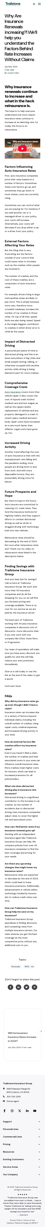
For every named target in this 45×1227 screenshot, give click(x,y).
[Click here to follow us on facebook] (5, 1110)
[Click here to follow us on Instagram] (12, 1110)
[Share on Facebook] (10, 987)
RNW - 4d (29, 966)
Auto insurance (12, 392)
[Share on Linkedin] (18, 987)
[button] (41, 1031)
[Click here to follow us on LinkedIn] (27, 1110)
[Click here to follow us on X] (20, 1110)
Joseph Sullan (13, 73)
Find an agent (13, 1101)
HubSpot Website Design (18, 1223)
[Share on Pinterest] (34, 987)
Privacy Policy (16, 1220)
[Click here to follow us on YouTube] (35, 1110)
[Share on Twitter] (26, 987)
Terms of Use (29, 1220)
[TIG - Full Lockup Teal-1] (14, 4)
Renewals (16, 966)
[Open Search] (35, 4)
